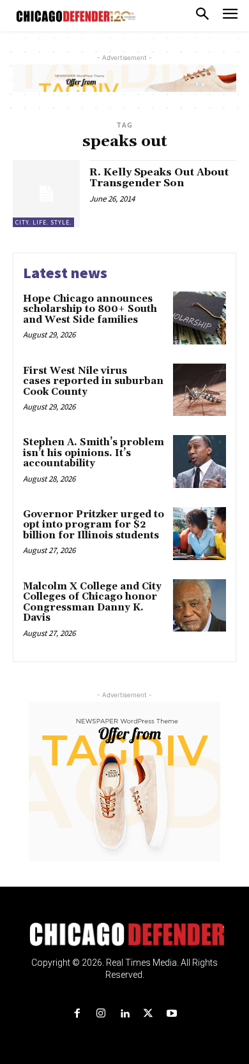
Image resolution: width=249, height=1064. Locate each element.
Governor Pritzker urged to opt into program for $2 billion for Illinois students (93, 525)
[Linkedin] (124, 1014)
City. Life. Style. (43, 222)
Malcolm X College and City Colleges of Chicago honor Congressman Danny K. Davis (92, 602)
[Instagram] (100, 1014)
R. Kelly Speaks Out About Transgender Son (159, 178)
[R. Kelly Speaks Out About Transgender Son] (46, 193)
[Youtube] (172, 1014)
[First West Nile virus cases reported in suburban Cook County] (199, 390)
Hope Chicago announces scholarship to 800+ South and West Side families (90, 309)
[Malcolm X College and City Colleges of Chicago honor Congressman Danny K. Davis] (199, 605)
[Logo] (125, 934)
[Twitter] (148, 1014)
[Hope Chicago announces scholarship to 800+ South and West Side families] (199, 318)
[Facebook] (77, 1014)
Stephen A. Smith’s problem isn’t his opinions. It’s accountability (93, 452)
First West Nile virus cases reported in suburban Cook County (93, 381)
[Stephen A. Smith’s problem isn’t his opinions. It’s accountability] (199, 461)
